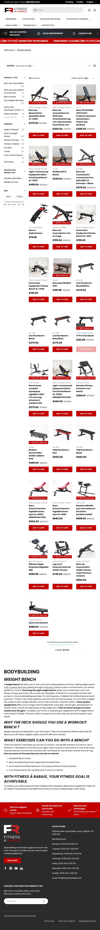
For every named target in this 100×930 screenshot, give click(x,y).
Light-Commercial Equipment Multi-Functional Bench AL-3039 (38, 176)
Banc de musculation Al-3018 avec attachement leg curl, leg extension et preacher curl (62, 117)
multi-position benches (15, 687)
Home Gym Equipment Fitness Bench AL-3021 (85, 233)
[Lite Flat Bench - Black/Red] (62, 320)
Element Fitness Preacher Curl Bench (84, 388)
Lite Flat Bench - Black (37, 337)
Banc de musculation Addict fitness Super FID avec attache (83, 570)
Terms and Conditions (66, 921)
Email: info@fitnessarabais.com (67, 878)
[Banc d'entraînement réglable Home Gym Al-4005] (62, 490)
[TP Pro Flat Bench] (86, 320)
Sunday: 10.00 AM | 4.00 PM (64, 873)
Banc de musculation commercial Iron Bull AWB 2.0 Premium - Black (84, 177)
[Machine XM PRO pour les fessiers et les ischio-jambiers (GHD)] (86, 490)
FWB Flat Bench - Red (61, 451)
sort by (10, 65)
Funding (69, 2)
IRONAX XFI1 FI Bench (60, 173)
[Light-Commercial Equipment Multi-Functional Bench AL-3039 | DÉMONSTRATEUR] (62, 370)
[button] (94, 10)
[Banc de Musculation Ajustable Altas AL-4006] (39, 94)
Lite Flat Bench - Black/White (84, 284)
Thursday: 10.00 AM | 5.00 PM (65, 858)
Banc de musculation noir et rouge (61, 233)
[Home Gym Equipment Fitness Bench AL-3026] (39, 267)
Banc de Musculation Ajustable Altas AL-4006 (37, 114)
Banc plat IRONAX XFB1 (62, 284)
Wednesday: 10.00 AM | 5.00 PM (66, 853)
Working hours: (59, 839)
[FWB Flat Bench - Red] (62, 434)
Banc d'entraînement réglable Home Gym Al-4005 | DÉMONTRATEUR (37, 511)
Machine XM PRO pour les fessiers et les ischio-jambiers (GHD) (85, 510)
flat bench (50, 687)
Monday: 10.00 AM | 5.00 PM (65, 844)
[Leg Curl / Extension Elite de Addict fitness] (62, 548)
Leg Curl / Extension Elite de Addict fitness (62, 567)
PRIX (6, 191)
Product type (10, 77)
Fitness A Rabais (16, 916)
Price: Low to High (80, 78)
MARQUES (8, 124)
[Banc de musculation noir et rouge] (62, 214)
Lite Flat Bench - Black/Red (61, 337)
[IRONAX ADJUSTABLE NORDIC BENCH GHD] (39, 434)
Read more (12, 860)
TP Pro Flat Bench (85, 335)
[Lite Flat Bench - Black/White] (86, 267)
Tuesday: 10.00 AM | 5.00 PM (65, 848)
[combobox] (57, 10)
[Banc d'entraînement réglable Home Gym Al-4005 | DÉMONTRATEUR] (39, 490)
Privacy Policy (49, 921)
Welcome (9, 50)
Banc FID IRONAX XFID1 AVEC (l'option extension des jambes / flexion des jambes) (86, 117)
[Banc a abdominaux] (39, 214)
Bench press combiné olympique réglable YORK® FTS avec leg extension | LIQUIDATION (37, 394)
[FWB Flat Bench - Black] (86, 434)
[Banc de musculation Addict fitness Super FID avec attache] (86, 548)
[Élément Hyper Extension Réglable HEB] (39, 548)
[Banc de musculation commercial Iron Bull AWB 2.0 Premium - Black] (86, 156)
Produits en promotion (10, 171)
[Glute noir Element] (39, 607)
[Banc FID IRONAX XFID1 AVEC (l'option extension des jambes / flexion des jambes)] (86, 94)
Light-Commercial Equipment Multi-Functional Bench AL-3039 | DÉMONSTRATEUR (62, 391)
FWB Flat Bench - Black (85, 451)
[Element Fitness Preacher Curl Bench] (86, 370)
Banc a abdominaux (35, 232)
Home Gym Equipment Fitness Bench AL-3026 (38, 286)
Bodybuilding (24, 50)
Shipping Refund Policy (87, 921)
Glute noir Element (38, 622)
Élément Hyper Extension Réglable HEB (39, 567)
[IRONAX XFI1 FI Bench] (62, 156)
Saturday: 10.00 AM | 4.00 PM (65, 868)
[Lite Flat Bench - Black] (39, 320)
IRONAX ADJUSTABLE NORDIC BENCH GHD (36, 454)
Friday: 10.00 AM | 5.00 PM (64, 863)
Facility (79, 2)
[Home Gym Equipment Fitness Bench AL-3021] (86, 214)
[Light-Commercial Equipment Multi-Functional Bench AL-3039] (39, 156)
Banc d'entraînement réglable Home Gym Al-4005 (61, 510)
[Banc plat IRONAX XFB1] (62, 267)
